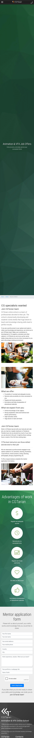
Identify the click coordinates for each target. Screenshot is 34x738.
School (7, 296)
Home (2, 296)
